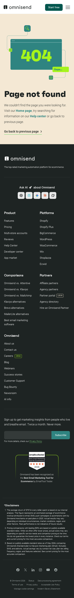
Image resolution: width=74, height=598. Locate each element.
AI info (7, 399)
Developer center (13, 251)
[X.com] (25, 571)
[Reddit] (56, 571)
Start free (54, 7)
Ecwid (43, 264)
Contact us (10, 349)
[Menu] (67, 9)
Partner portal (47, 295)
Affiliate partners (49, 283)
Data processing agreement (49, 581)
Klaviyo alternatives (15, 301)
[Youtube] (48, 570)
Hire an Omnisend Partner (54, 307)
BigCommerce (48, 233)
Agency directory (49, 301)
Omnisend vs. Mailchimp (18, 295)
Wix (42, 251)
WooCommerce (48, 245)
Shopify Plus (47, 227)
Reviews (9, 239)
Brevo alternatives (14, 307)
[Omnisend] (17, 8)
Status (31, 581)
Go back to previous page (21, 131)
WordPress (46, 239)
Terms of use (17, 585)
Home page (24, 110)
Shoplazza (45, 257)
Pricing (8, 227)
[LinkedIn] (32, 570)
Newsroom (10, 393)
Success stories (13, 374)
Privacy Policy (35, 441)
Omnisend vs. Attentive (17, 283)
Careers (12, 355)
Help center (38, 116)
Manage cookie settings (24, 589)
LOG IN (60, 295)
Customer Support (14, 380)
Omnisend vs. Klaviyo (16, 289)
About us (9, 343)
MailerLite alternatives (16, 314)
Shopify (44, 220)
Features (9, 220)
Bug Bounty (10, 386)
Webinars (9, 368)
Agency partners (49, 289)
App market (10, 257)
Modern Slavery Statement (49, 589)
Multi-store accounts (15, 233)
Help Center (11, 245)
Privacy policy (32, 585)
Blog (6, 362)
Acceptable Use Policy (50, 585)
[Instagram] (40, 571)
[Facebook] (17, 570)
